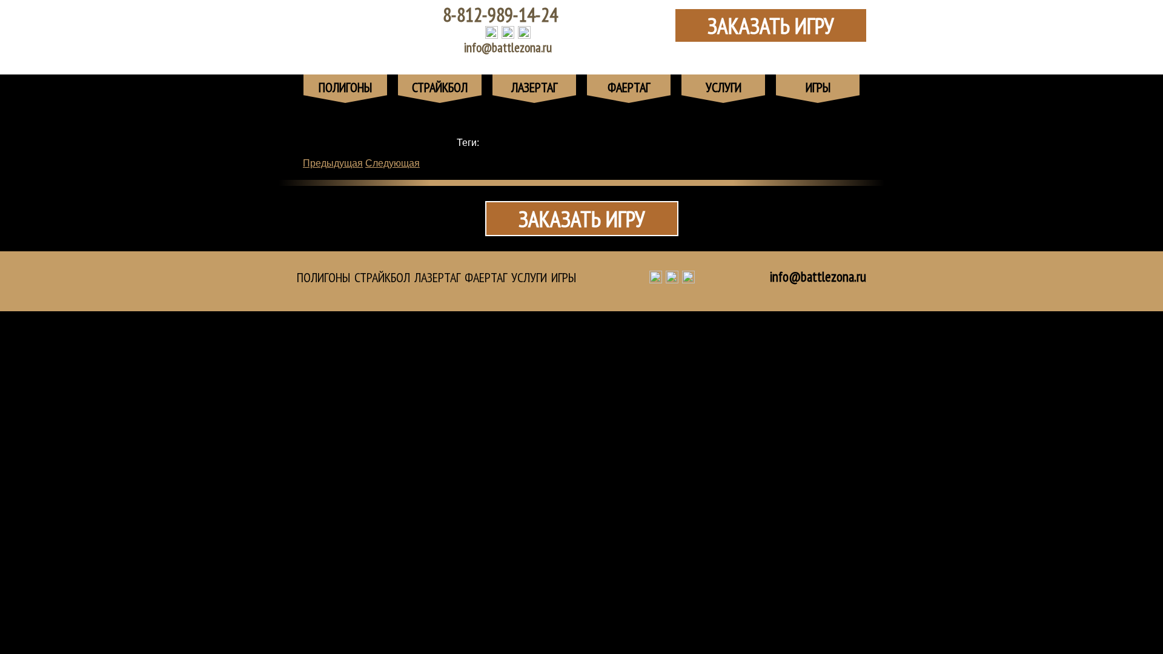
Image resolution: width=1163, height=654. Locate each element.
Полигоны (323, 277)
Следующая (392, 163)
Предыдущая (333, 163)
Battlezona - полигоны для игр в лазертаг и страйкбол (361, 30)
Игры (563, 277)
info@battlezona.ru (508, 47)
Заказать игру (770, 25)
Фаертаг (486, 277)
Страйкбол (382, 277)
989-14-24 (500, 14)
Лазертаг (437, 277)
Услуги (529, 277)
